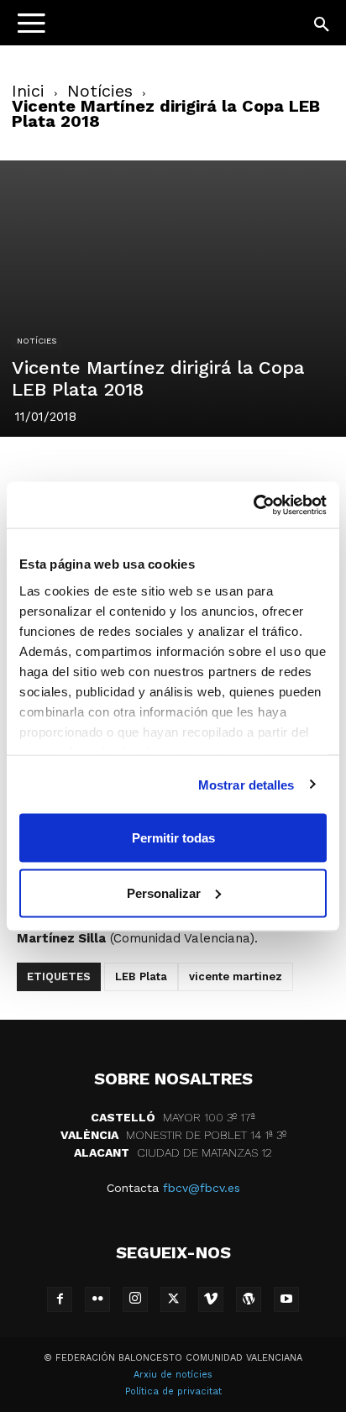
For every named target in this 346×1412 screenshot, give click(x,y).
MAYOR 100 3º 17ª (173, 1117)
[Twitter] (95, 471)
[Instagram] (135, 1299)
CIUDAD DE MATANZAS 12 (173, 1152)
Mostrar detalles (246, 784)
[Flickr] (97, 1299)
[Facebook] (56, 471)
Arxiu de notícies (173, 1374)
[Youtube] (286, 1299)
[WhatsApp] (211, 471)
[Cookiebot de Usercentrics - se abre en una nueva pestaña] (253, 505)
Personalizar (164, 892)
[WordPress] (248, 1299)
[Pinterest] (133, 471)
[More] (289, 471)
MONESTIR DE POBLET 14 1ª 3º (173, 1135)
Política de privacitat (173, 1391)
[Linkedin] (172, 471)
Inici (28, 91)
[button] (322, 25)
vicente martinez (235, 976)
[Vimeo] (210, 1299)
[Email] (249, 471)
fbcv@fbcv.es (201, 1187)
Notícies (100, 91)
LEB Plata (141, 976)
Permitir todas (173, 838)
